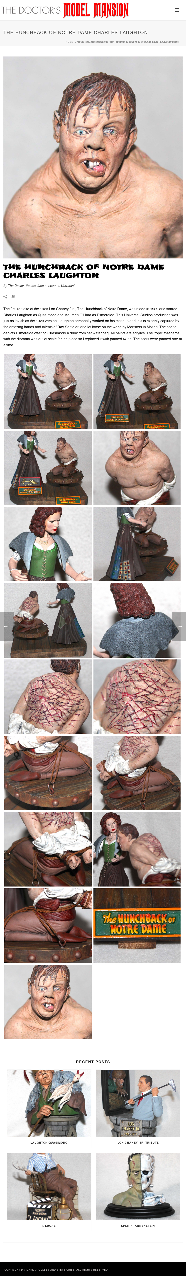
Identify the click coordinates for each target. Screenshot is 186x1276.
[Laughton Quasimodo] (49, 1103)
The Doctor (16, 285)
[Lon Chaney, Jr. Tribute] (138, 1103)
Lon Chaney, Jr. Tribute (138, 1142)
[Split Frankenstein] (138, 1186)
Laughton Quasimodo (49, 1142)
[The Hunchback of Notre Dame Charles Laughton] (93, 157)
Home (69, 41)
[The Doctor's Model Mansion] (65, 10)
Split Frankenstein (138, 1226)
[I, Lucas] (49, 1186)
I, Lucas (49, 1226)
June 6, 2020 (46, 285)
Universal (67, 285)
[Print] (16, 296)
